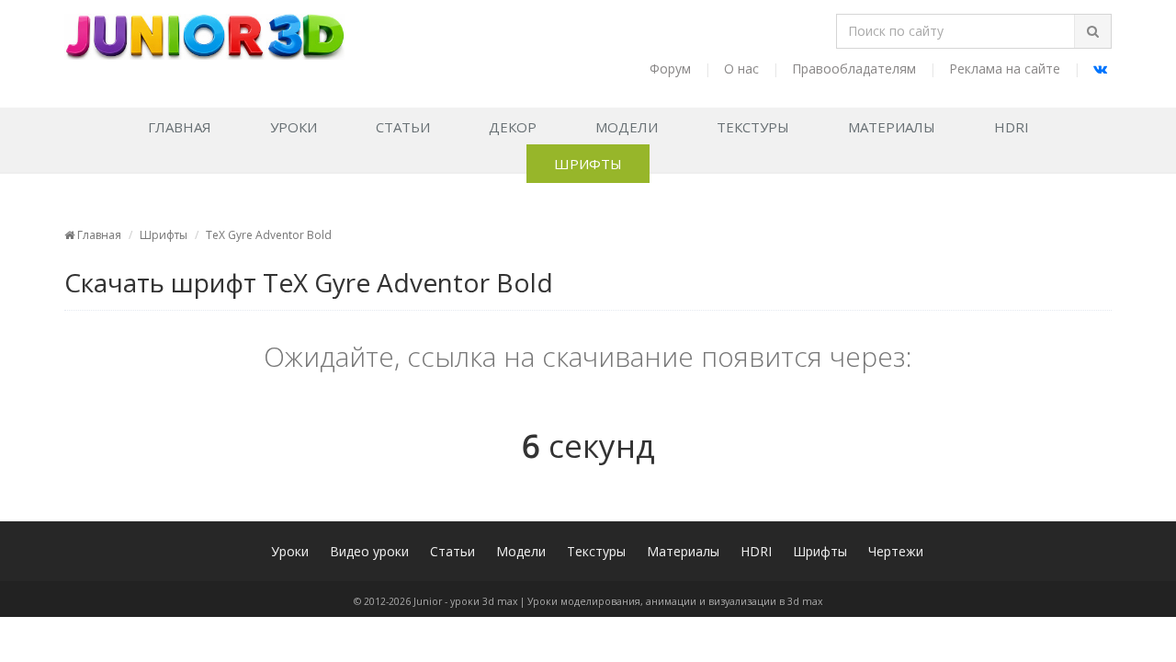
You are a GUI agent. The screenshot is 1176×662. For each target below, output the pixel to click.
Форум (670, 68)
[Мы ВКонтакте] (1100, 68)
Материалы (891, 127)
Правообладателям (854, 68)
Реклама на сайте (1004, 68)
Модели (626, 127)
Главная (179, 127)
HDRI (1011, 127)
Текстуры (753, 127)
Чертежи (895, 551)
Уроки (293, 127)
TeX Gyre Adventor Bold (269, 235)
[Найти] (1092, 31)
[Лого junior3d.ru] (204, 30)
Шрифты (588, 163)
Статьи (403, 127)
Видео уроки (369, 551)
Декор (513, 127)
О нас (741, 68)
